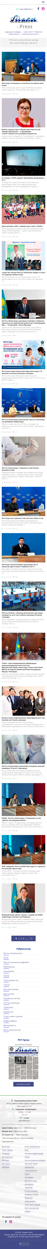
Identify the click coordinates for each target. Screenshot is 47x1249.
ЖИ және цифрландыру (34, 1153)
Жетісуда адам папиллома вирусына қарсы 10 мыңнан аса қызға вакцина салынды (23, 375)
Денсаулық (8, 994)
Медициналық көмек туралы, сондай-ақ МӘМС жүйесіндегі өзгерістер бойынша (23, 919)
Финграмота (9, 1025)
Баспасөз (5, 1160)
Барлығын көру (23, 1084)
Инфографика (10, 1021)
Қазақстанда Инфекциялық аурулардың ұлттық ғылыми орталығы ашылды (23, 722)
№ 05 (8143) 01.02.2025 (23, 1055)
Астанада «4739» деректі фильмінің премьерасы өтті (23, 182)
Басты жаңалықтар (12, 953)
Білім (6, 957)
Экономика (8, 971)
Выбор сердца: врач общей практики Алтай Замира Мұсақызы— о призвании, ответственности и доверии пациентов (23, 133)
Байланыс (6, 1167)
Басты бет (6, 1147)
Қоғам (6, 975)
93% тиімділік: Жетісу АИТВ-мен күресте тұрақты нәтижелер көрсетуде (23, 870)
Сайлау (27, 1211)
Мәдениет (8, 1012)
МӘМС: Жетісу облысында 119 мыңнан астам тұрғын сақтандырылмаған (22, 822)
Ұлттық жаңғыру (11, 1003)
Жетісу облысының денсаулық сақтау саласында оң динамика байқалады (23, 423)
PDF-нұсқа (6, 1164)
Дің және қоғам (10, 989)
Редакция (6, 1153)
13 (30, 938)
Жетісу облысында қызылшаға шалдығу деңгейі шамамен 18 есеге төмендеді (23, 770)
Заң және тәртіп (31, 1164)
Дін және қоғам (31, 1181)
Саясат (6, 984)
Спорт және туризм (12, 1016)
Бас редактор (7, 1157)
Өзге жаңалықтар (12, 1030)
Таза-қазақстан (10, 980)
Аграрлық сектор (11, 998)
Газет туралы (7, 1150)
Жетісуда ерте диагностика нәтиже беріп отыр (22, 521)
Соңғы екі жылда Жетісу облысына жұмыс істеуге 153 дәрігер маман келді (23, 276)
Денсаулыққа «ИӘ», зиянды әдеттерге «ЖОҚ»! (23, 229)
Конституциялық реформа (16, 962)
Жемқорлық (9, 966)
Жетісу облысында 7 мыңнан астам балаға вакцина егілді (22, 473)
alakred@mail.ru (26, 9)
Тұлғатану (8, 1007)
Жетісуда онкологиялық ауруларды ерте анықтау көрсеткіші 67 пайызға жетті (23, 568)
